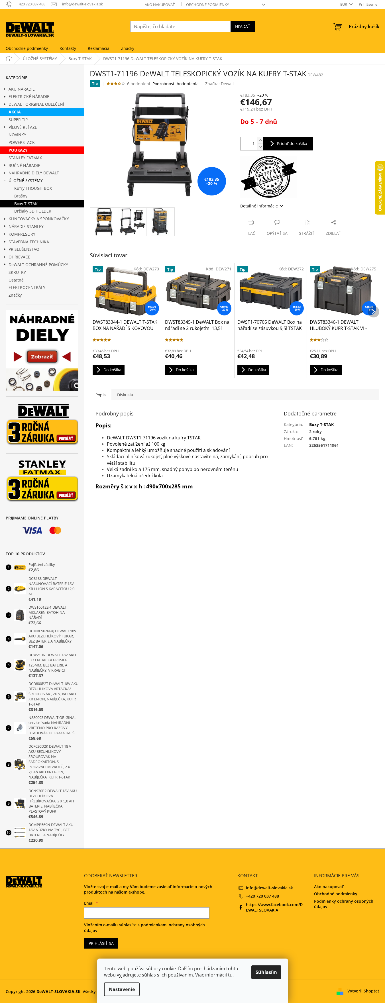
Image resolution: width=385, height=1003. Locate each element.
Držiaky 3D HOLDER (32, 211)
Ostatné (16, 280)
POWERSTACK (22, 142)
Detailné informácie (259, 206)
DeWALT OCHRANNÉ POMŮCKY (38, 264)
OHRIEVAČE (19, 257)
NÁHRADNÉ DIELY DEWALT (34, 173)
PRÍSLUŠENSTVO (24, 249)
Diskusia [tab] (125, 394)
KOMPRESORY (22, 234)
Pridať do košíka (292, 143)
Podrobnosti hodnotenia (175, 83)
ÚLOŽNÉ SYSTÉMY (26, 180)
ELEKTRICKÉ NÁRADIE (29, 96)
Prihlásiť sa (101, 943)
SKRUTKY (17, 272)
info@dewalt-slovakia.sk (269, 887)
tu (230, 975)
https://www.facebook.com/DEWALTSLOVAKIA (274, 907)
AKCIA (15, 112)
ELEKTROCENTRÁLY (27, 287)
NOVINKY (17, 134)
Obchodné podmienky (207, 4)
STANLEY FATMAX (25, 157)
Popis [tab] (100, 394)
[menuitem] (27, 48)
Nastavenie (122, 989)
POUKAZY (18, 150)
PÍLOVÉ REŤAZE (23, 127)
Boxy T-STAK (26, 203)
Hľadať (242, 26)
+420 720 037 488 (262, 896)
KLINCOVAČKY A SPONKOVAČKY (39, 218)
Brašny (20, 196)
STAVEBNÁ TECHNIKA (29, 241)
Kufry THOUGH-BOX (33, 188)
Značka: (219, 83)
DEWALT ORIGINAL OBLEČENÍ (36, 104)
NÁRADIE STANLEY (26, 226)
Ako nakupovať (160, 4)
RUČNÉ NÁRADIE (24, 165)
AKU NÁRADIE (22, 89)
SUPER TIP (18, 119)
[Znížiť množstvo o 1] (260, 147)
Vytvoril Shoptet (363, 991)
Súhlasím (266, 972)
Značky (15, 295)
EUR (344, 4)
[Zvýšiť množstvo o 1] (260, 140)
